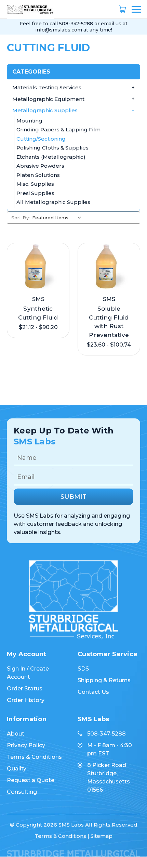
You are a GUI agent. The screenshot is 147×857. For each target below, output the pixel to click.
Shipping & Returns (104, 680)
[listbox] (58, 217)
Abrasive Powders (40, 166)
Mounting (29, 120)
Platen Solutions (38, 175)
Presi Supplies (35, 193)
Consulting (22, 792)
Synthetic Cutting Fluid (38, 313)
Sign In (16, 668)
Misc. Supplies (35, 184)
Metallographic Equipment (48, 99)
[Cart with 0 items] (122, 9)
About (15, 733)
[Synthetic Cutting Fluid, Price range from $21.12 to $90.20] (38, 266)
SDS (83, 668)
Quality (16, 768)
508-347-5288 (76, 24)
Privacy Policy (26, 745)
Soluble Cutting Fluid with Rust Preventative (109, 321)
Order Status (24, 688)
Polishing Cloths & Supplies (52, 147)
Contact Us (93, 692)
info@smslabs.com (58, 30)
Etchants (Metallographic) (50, 157)
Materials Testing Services (46, 87)
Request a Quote (30, 780)
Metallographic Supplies (45, 110)
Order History (25, 700)
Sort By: (20, 217)
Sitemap (101, 836)
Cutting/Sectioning (41, 138)
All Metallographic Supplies (53, 202)
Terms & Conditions (34, 757)
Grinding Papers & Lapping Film (58, 129)
